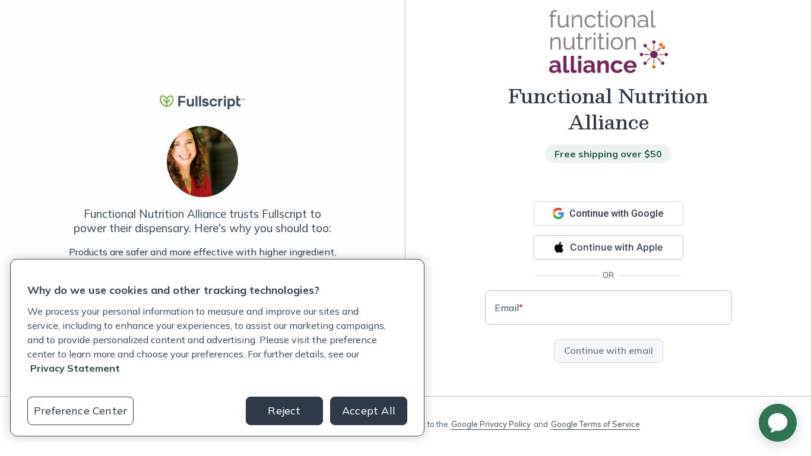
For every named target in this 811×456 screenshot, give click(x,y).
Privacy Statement (75, 368)
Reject (284, 410)
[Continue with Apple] (608, 247)
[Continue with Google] (608, 213)
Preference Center (80, 410)
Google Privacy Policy (491, 424)
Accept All (368, 410)
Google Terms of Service (595, 424)
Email (509, 308)
